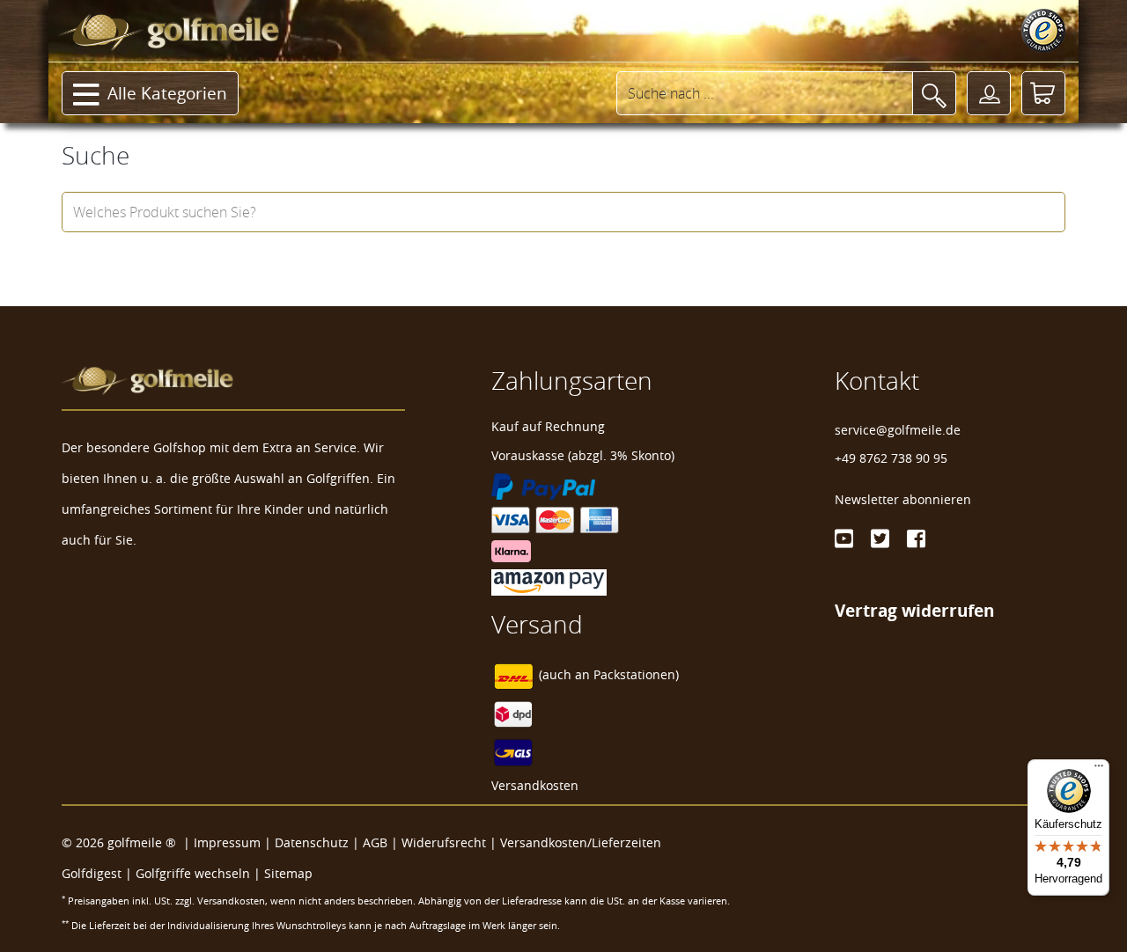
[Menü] (1098, 769)
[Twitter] (880, 538)
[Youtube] (844, 538)
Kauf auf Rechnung (548, 426)
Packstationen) (636, 674)
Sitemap (288, 873)
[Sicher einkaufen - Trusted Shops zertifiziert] (1043, 31)
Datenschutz (312, 842)
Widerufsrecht (443, 842)
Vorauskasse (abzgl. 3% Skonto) (582, 455)
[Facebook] (916, 538)
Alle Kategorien (167, 93)
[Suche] (934, 93)
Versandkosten (534, 785)
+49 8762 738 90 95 (891, 458)
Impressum (227, 842)
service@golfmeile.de (898, 429)
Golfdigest (92, 873)
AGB (375, 842)
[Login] (989, 93)
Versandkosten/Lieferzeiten (580, 842)
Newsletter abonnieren (903, 499)
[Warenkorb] (1043, 93)
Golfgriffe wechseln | (200, 873)
